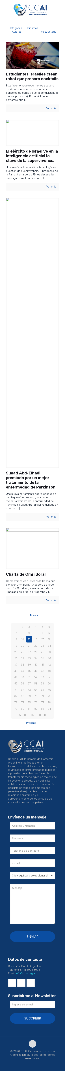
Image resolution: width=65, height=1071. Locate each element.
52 (35, 677)
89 (45, 715)
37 (15, 664)
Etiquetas (32, 28)
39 (29, 664)
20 (22, 645)
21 (29, 645)
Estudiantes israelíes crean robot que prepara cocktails (32, 76)
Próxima (31, 722)
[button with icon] (12, 983)
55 (15, 683)
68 (22, 696)
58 (35, 683)
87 (32, 715)
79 (15, 708)
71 (42, 696)
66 (49, 689)
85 (19, 715)
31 (16, 658)
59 (42, 683)
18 (49, 639)
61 (16, 689)
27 (29, 652)
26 (22, 652)
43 (16, 671)
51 (29, 677)
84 (49, 708)
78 (49, 702)
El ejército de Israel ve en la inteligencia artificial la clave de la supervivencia (32, 156)
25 (15, 652)
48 (49, 671)
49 (16, 677)
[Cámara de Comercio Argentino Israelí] (32, 9)
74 (22, 702)
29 (42, 652)
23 (42, 645)
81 (29, 708)
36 (49, 658)
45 (29, 671)
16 (36, 639)
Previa (34, 615)
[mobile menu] (60, 7)
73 (15, 702)
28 (36, 652)
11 (43, 633)
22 (36, 645)
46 (36, 671)
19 (16, 645)
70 (35, 696)
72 (49, 696)
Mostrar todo (48, 31)
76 (35, 702)
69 (29, 696)
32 (22, 658)
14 (22, 639)
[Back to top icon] (32, 1044)
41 (42, 664)
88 (39, 715)
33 (29, 658)
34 (36, 658)
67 (15, 696)
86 (25, 715)
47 (42, 671)
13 (16, 639)
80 (22, 708)
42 (49, 664)
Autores (16, 31)
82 (36, 708)
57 (29, 683)
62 (22, 689)
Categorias (15, 28)
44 (22, 671)
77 (42, 702)
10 (36, 633)
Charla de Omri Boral (26, 574)
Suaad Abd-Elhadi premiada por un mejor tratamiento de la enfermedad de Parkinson (30, 480)
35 (42, 658)
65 (42, 689)
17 (42, 639)
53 (42, 677)
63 (29, 689)
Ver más (51, 108)
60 (49, 683)
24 (49, 645)
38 (22, 664)
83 (42, 708)
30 (49, 652)
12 (49, 633)
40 (36, 664)
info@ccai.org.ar (26, 973)
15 (29, 639)
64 (36, 689)
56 (22, 683)
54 (49, 677)
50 (22, 677)
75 (29, 702)
